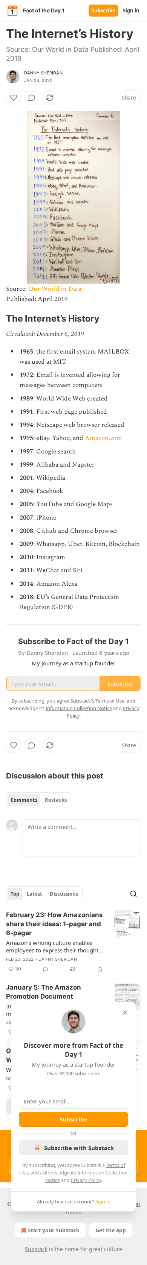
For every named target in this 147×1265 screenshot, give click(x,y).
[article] (73, 941)
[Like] (13, 97)
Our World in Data (54, 289)
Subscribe (103, 10)
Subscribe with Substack (79, 1148)
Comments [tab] (24, 799)
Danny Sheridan (43, 73)
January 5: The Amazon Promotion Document (43, 992)
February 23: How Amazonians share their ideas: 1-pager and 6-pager (54, 924)
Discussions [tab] (64, 893)
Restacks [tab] (56, 799)
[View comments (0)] (31, 97)
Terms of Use (109, 700)
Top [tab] (15, 893)
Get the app (110, 1230)
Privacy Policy (86, 1180)
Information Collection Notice (79, 708)
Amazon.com (103, 438)
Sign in (131, 10)
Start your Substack (54, 1230)
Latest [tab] (34, 893)
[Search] (133, 893)
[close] (125, 1013)
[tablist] (38, 799)
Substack (36, 1249)
